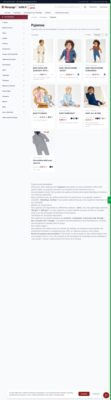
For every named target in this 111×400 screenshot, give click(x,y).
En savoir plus (59, 395)
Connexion (93, 7)
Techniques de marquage (33, 13)
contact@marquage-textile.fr (28, 1)
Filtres (89, 35)
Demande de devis (62, 13)
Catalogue (17, 13)
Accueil (7, 13)
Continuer (96, 394)
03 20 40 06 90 (10, 1)
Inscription (104, 7)
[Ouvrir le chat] (106, 395)
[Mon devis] (85, 7)
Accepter (84, 394)
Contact (48, 13)
